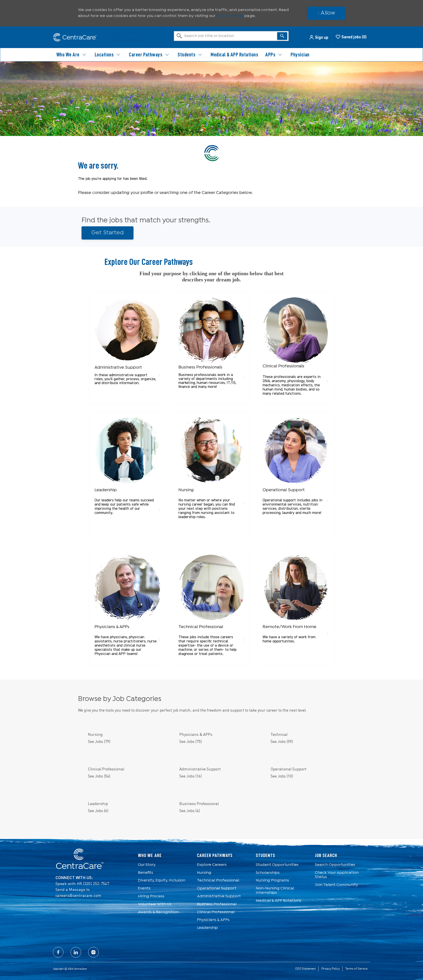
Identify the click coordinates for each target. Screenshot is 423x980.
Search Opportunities (335, 865)
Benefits (145, 872)
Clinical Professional (216, 912)
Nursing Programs (272, 880)
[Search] (282, 36)
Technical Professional (218, 880)
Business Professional (217, 904)
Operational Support (216, 888)
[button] (318, 37)
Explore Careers (212, 865)
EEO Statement (305, 968)
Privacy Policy (330, 968)
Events (144, 888)
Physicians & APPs (213, 920)
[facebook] (58, 952)
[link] (127, 342)
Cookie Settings (229, 16)
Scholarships (268, 872)
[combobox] (231, 36)
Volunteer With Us (154, 904)
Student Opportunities (277, 865)
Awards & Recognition (158, 912)
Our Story (147, 865)
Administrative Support (219, 896)
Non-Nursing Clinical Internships (275, 890)
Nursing (204, 872)
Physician (300, 54)
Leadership (207, 928)
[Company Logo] (75, 37)
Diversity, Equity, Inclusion (161, 880)
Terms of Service (356, 968)
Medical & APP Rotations (234, 54)
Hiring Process (151, 896)
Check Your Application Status (337, 875)
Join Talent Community (336, 885)
